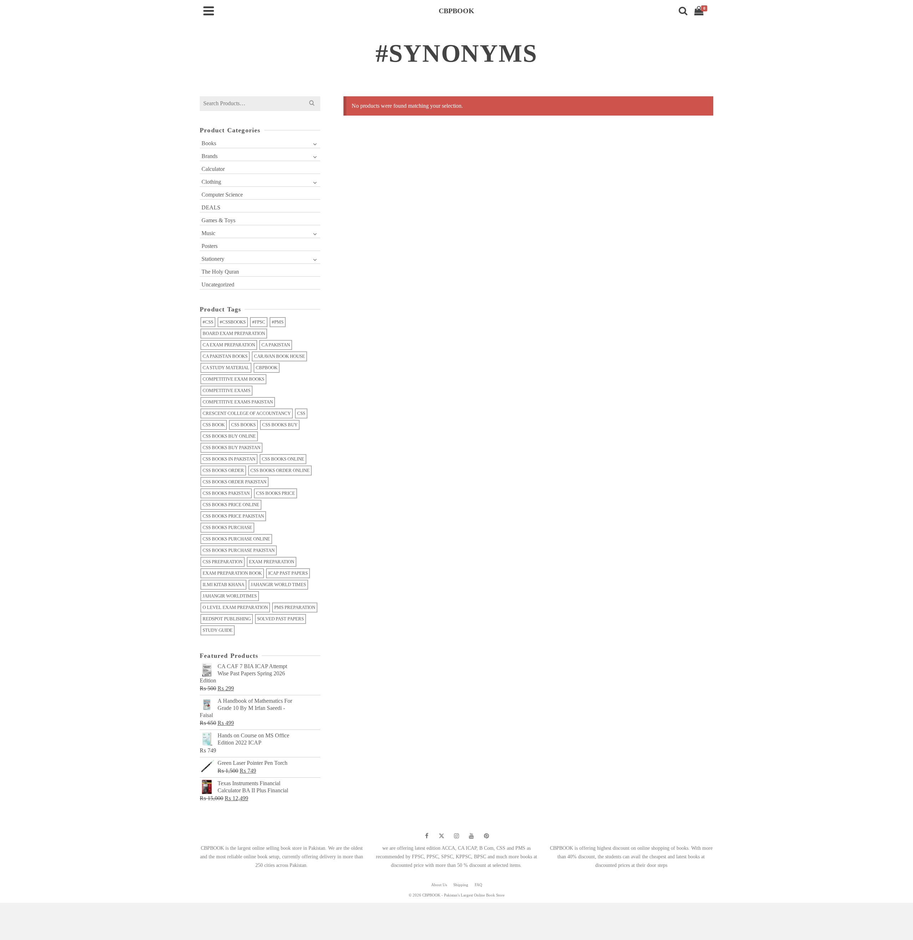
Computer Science (222, 195)
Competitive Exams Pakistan (238, 402)
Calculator (213, 169)
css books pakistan (226, 493)
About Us (439, 885)
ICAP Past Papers (288, 573)
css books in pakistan (229, 459)
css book (214, 424)
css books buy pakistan (231, 447)
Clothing (211, 182)
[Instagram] (456, 836)
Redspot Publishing (227, 618)
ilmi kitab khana (223, 584)
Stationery (213, 259)
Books (209, 143)
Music (208, 233)
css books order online (280, 470)
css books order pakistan (234, 481)
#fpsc (258, 322)
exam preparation (271, 561)
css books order (223, 470)
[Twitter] (441, 836)
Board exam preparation (234, 333)
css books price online (231, 504)
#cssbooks (233, 322)
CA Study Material (226, 367)
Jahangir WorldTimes (230, 596)
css (301, 413)
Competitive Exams (226, 390)
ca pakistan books (225, 356)
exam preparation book (232, 573)
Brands (210, 156)
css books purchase (227, 527)
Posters (210, 246)
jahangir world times (278, 584)
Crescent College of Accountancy (247, 413)
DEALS (211, 207)
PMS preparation (294, 607)
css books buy (279, 424)
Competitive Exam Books (233, 379)
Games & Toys (218, 220)
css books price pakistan (233, 516)
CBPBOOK (266, 367)
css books (243, 424)
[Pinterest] (486, 836)
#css (208, 322)
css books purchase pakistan (239, 550)
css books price (275, 493)
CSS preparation (223, 561)
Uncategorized (218, 284)
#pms (278, 322)
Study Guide (218, 630)
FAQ (478, 885)
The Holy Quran (220, 272)
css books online (283, 459)
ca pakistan (275, 344)
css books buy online (229, 436)
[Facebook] (426, 836)
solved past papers (280, 618)
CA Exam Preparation (229, 344)
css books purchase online (236, 539)
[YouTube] (471, 836)
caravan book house (279, 356)
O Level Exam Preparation (235, 607)
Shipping (460, 885)
